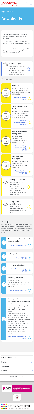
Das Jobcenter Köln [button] (8, 357)
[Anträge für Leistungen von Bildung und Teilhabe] (29, 187)
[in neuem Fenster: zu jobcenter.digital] (29, 69)
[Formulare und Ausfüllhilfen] (29, 207)
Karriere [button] (4, 362)
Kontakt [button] (4, 371)
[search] (27, 3)
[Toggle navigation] (30, 3)
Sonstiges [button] (5, 366)
